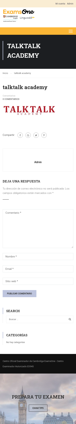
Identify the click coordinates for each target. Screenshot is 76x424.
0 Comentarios (11, 99)
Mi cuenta (60, 3)
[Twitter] (36, 135)
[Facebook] (20, 135)
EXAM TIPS (38, 408)
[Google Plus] (28, 135)
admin (38, 162)
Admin (70, 3)
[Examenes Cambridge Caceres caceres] (19, 16)
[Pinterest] (44, 135)
